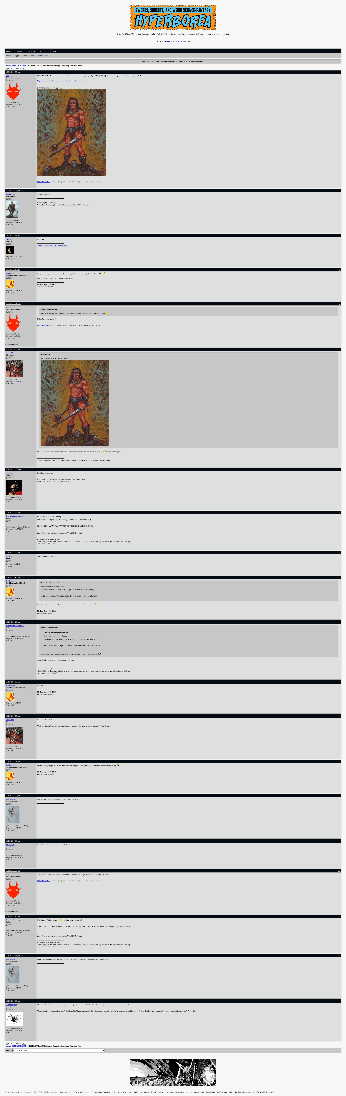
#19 (339, 956)
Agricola (9, 556)
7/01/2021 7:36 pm (13, 841)
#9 (339, 552)
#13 (339, 716)
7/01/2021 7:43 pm (13, 916)
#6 (339, 349)
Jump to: (9, 1050)
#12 (339, 682)
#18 (339, 916)
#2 (339, 190)
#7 (339, 469)
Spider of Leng (11, 1005)
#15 (339, 796)
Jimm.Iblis (10, 353)
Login (54, 51)
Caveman (9, 239)
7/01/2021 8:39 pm (13, 1001)
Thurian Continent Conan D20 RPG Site (52, 246)
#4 (339, 270)
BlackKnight (10, 194)
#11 (339, 622)
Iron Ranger (10, 799)
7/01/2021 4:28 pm (13, 622)
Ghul (7, 76)
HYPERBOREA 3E (19, 66)
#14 (339, 761)
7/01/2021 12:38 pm (13, 469)
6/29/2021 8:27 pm (13, 190)
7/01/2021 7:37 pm (13, 871)
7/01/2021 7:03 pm (13, 682)
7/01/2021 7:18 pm (13, 716)
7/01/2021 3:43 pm (13, 577)
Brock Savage (11, 845)
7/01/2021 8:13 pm (13, 956)
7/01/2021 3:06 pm (13, 552)
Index (8, 51)
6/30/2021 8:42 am (13, 270)
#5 (339, 304)
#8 (339, 512)
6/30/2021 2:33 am (13, 236)
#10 (339, 577)
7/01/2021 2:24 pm (13, 512)
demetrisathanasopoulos (15, 516)
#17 (339, 871)
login (38, 56)
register (45, 56)
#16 (339, 841)
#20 (339, 1001)
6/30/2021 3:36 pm (13, 349)
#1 (339, 72)
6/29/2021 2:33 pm (13, 72)
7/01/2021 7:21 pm (13, 761)
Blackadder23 (11, 273)
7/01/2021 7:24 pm (13, 796)
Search (19, 51)
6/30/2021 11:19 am (13, 304)
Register (32, 51)
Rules (42, 51)
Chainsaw (9, 473)
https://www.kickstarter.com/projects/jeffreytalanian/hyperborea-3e (61, 81)
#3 (339, 236)
